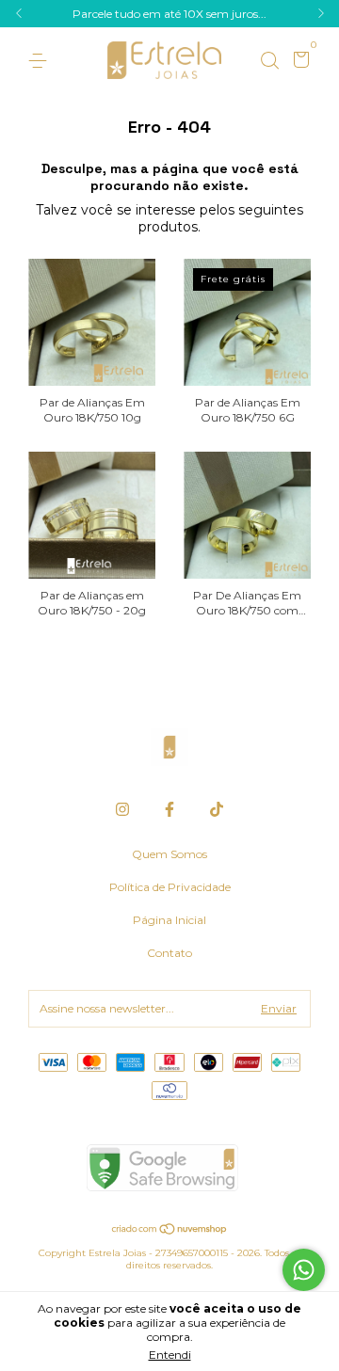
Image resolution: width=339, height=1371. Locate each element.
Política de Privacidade (170, 887)
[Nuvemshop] (170, 1230)
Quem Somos (169, 854)
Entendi (170, 1354)
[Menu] (41, 60)
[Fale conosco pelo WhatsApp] (303, 1270)
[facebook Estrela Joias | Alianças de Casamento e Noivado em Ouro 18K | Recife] (169, 809)
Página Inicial (169, 920)
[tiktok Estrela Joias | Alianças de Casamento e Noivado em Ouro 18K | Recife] (216, 809)
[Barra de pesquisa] (269, 60)
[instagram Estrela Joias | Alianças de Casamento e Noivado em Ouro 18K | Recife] (122, 809)
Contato (169, 953)
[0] (298, 61)
